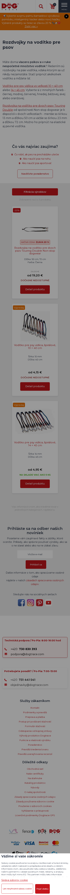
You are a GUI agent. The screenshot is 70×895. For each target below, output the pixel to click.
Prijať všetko (42, 889)
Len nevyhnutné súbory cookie (17, 888)
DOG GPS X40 (34, 88)
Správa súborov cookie (14, 880)
